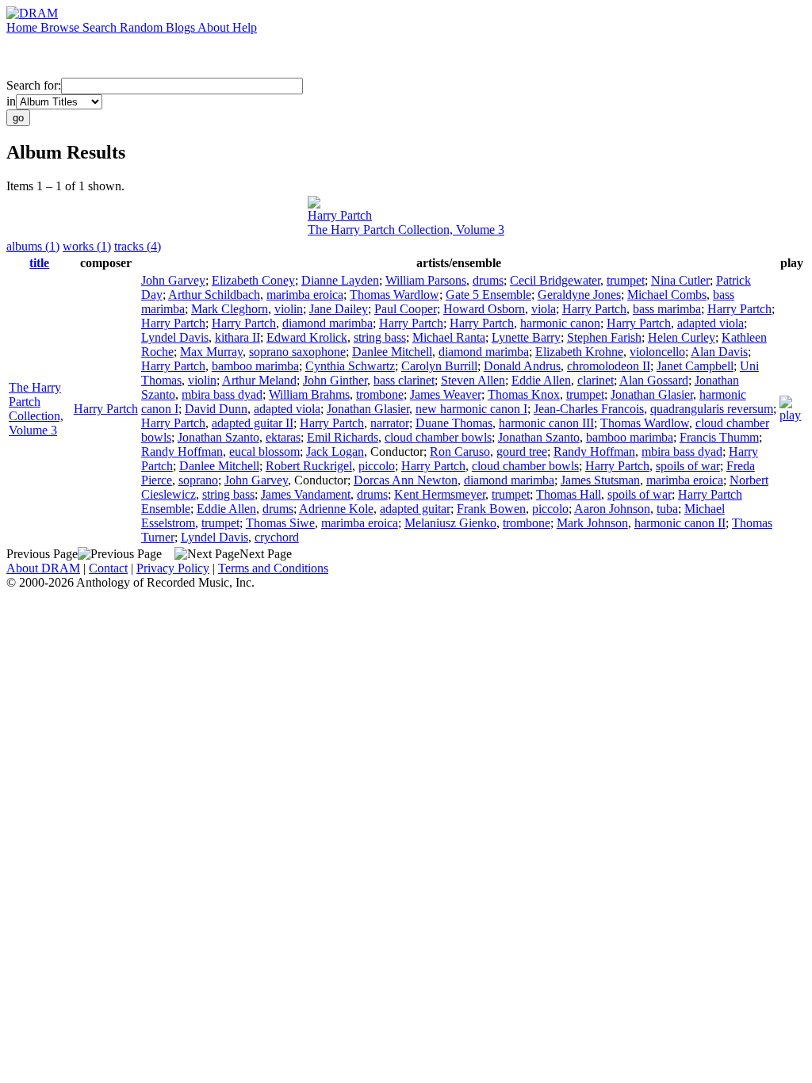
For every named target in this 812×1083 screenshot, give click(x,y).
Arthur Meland (259, 380)
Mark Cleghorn (229, 309)
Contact (108, 568)
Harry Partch (340, 215)
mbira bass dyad (222, 394)
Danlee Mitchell (392, 351)
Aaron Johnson (612, 508)
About (214, 27)
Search (101, 27)
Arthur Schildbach (214, 294)
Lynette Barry (526, 337)
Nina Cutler (680, 280)
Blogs (181, 27)
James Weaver (445, 394)
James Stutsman (600, 480)
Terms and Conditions (273, 568)
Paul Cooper (405, 309)
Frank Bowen (491, 508)
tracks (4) (137, 246)
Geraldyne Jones (579, 294)
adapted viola (710, 323)
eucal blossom (264, 451)
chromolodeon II (608, 366)
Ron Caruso (460, 451)
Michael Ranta (448, 337)
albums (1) (32, 246)
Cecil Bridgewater (555, 280)
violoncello (657, 351)
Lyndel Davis (175, 337)
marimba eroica (304, 294)
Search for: (33, 85)
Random (143, 27)
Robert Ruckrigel (309, 466)
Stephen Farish (604, 337)
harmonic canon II (680, 523)
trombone (380, 394)
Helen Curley (681, 337)
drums (488, 280)
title (39, 263)
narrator (389, 423)
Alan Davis (719, 351)
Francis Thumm (719, 437)
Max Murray (211, 351)
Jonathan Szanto (218, 437)
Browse (61, 27)
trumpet (626, 280)
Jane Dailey (338, 309)
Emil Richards (342, 437)
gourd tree (521, 451)
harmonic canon (560, 323)
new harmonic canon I (471, 408)
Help (244, 27)
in (11, 101)
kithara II (237, 337)
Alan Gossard (653, 380)
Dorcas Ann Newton (406, 480)
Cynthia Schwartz (350, 366)
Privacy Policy (172, 568)
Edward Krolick (306, 337)
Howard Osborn (484, 309)
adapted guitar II (252, 423)
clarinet (595, 380)
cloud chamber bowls (438, 437)
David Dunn (216, 408)
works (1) (87, 246)
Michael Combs (667, 294)
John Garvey (173, 280)
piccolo (376, 466)
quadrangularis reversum (711, 408)
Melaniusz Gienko (450, 523)
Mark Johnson (592, 523)
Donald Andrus (522, 366)
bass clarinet (404, 380)
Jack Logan (335, 451)
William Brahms (309, 394)
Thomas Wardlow (394, 294)
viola (543, 309)
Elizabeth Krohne (579, 351)
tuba (667, 508)
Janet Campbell (695, 366)
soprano (198, 480)
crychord (277, 537)
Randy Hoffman (182, 451)
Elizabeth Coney (253, 280)
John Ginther (335, 380)
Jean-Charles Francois (589, 408)
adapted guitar (415, 508)
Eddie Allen (541, 380)
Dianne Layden (340, 280)
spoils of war (688, 466)
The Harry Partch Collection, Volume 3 (406, 229)
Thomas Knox (524, 394)
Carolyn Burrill (439, 366)
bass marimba (667, 309)
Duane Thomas (454, 423)
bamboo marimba (255, 366)
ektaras (283, 437)
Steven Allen (473, 380)
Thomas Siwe (280, 523)
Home (23, 27)
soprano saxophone (297, 351)
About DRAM (43, 568)
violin (288, 309)
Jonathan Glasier (652, 394)
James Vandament (305, 494)
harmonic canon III (546, 423)
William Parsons (425, 280)
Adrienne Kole (336, 508)
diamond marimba (327, 323)
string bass (380, 337)
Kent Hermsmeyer (439, 494)
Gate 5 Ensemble (488, 294)
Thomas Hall (568, 494)
